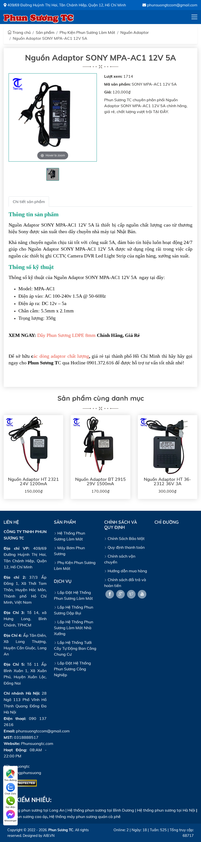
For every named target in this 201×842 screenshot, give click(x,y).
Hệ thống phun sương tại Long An (34, 810)
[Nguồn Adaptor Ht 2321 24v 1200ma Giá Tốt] (33, 445)
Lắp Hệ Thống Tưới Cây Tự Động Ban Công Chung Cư (75, 648)
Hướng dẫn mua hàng (127, 570)
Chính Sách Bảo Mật (126, 538)
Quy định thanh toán (126, 547)
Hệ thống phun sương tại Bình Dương (100, 810)
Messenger (10, 820)
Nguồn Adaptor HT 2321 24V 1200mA (33, 481)
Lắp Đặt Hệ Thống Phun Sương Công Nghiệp (72, 669)
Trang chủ (21, 32)
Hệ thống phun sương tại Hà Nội (166, 810)
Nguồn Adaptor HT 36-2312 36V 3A (167, 481)
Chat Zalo (10, 793)
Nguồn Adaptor (134, 32)
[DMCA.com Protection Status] (20, 782)
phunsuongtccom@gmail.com (171, 5)
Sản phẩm (45, 32)
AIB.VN (48, 835)
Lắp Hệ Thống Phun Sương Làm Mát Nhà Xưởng (73, 627)
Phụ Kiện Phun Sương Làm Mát (87, 32)
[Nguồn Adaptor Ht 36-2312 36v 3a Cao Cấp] (167, 445)
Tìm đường (10, 780)
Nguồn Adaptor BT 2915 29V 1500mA (100, 481)
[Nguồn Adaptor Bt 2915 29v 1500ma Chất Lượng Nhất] (100, 445)
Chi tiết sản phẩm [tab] (29, 201)
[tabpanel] (52, 174)
